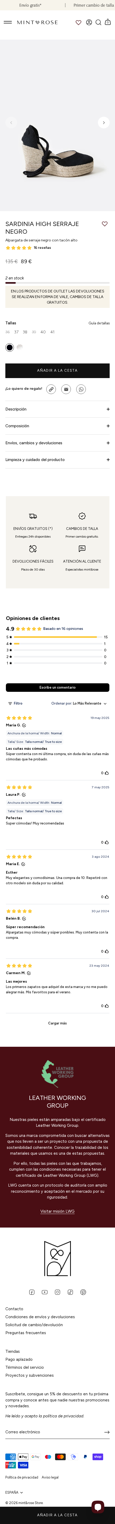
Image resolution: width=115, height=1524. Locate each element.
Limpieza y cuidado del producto (35, 459)
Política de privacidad (21, 1477)
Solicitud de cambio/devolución (34, 1324)
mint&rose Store (30, 1503)
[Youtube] (44, 1291)
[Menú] (8, 22)
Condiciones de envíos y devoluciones (40, 1316)
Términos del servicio (24, 1367)
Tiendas (12, 1351)
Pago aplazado (19, 1359)
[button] (11, 122)
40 (43, 332)
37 (16, 332)
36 (7, 332)
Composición (17, 426)
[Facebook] (32, 1291)
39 (34, 332)
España (11, 1492)
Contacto (14, 1309)
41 (52, 332)
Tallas (57, 323)
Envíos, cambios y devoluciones (33, 443)
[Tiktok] (70, 1291)
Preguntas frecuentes (25, 1332)
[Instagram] (57, 1291)
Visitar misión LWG (57, 1211)
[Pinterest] (83, 1291)
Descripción (15, 409)
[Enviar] (107, 1432)
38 (25, 332)
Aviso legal (50, 1477)
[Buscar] (98, 22)
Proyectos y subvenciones (29, 1375)
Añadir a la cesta (57, 1515)
